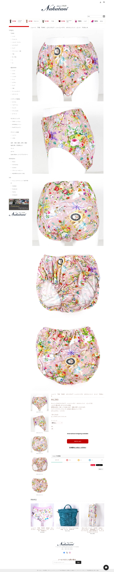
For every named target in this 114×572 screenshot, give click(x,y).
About (13, 161)
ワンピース (14, 39)
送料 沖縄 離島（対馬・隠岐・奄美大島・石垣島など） (19, 144)
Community (15, 164)
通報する (101, 469)
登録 (78, 562)
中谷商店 (14, 186)
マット (13, 79)
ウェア (13, 48)
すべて (57, 460)
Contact (14, 167)
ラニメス (14, 107)
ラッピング (54, 420)
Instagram (14, 195)
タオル (13, 73)
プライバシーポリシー (17, 170)
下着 (13, 54)
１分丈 (13, 138)
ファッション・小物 (16, 51)
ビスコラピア (15, 45)
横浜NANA (13, 67)
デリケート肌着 (15, 132)
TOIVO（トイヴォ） (16, 121)
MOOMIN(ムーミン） (17, 124)
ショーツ (14, 135)
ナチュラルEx (15, 110)
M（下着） (14, 57)
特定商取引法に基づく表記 (18, 173)
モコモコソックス (15, 118)
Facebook (14, 189)
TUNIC (12, 33)
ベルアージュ (15, 105)
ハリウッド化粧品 (15, 99)
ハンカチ (14, 76)
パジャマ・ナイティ (16, 42)
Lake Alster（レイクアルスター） (19, 154)
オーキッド (14, 113)
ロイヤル (14, 102)
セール (12, 151)
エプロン (14, 82)
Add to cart (77, 441)
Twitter (14, 192)
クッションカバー (16, 91)
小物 (13, 88)
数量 (52, 426)
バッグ (13, 36)
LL (12, 62)
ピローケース (15, 94)
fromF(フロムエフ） (16, 127)
